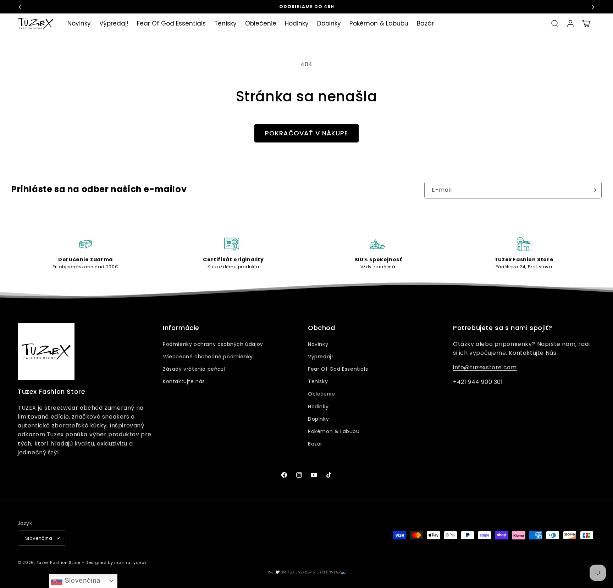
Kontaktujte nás (184, 381)
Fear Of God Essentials (338, 369)
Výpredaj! (320, 356)
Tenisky (318, 381)
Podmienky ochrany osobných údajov (213, 344)
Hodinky (318, 406)
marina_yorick (130, 562)
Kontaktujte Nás (532, 353)
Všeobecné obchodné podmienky (208, 356)
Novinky (318, 344)
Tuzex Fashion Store (59, 562)
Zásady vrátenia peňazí (194, 369)
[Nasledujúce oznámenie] (593, 6)
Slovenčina (81, 580)
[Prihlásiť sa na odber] (593, 190)
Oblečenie (321, 393)
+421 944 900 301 (478, 382)
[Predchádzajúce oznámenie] (20, 6)
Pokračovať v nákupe (306, 133)
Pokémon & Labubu (334, 431)
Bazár (315, 443)
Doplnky (318, 418)
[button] (555, 23)
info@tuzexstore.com (485, 367)
